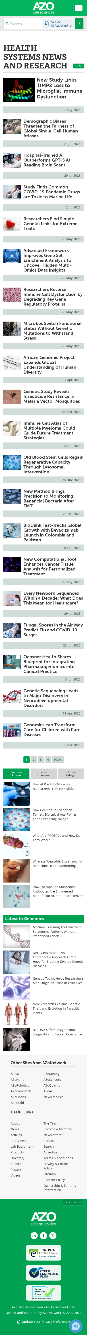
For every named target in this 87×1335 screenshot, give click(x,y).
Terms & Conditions (58, 1158)
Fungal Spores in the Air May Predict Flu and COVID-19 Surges (53, 629)
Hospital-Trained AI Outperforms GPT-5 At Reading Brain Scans (46, 160)
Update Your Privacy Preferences (46, 1321)
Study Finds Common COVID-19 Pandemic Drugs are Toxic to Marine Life (51, 191)
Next (58, 759)
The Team (51, 1123)
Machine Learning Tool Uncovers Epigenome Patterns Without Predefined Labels (57, 931)
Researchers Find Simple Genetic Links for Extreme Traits (50, 223)
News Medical (54, 1097)
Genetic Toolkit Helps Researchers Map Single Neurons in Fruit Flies (58, 980)
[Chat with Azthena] (76, 1326)
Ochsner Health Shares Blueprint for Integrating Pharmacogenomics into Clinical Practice (49, 664)
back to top (71, 1202)
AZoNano (17, 1079)
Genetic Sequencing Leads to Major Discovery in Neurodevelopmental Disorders (50, 698)
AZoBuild (17, 1103)
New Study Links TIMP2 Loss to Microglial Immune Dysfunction (59, 88)
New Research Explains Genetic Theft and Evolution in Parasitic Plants (56, 1008)
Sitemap (50, 1174)
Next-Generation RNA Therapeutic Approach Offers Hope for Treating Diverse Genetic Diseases (58, 959)
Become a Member (58, 1129)
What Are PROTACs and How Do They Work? (56, 837)
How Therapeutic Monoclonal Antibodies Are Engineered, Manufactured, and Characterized (58, 891)
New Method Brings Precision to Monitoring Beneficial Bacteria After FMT (48, 498)
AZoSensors (52, 1079)
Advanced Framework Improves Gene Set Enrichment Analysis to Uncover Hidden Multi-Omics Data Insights (47, 260)
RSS (78, 66)
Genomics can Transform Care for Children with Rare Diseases (52, 729)
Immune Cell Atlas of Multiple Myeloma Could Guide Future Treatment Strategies (49, 430)
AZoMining (52, 1074)
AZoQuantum (53, 1085)
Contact (49, 1141)
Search (49, 1146)
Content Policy (54, 1180)
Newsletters (52, 1135)
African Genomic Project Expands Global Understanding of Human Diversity (49, 365)
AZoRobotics (20, 1085)
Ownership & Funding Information (60, 1187)
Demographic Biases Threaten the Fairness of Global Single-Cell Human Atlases (50, 128)
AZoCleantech (21, 1091)
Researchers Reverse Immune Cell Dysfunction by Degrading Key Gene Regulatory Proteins (53, 297)
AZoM (15, 1074)
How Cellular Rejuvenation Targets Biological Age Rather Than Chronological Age (55, 814)
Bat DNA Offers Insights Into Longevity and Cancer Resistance (57, 1032)
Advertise (51, 1152)
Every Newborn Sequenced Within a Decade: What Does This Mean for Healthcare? (53, 598)
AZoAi (48, 1091)
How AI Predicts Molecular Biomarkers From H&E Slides (54, 786)
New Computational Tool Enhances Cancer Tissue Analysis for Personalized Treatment (49, 566)
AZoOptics (18, 1097)
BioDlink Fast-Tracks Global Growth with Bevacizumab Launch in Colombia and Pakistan (52, 532)
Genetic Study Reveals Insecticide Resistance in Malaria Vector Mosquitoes (51, 396)
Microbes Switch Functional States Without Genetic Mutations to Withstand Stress (52, 331)
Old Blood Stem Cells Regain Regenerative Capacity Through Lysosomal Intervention (53, 464)
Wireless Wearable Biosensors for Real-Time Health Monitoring (58, 863)
